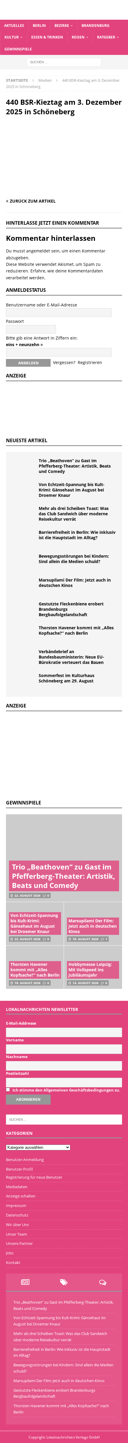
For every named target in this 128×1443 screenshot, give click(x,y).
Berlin (39, 25)
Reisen (78, 37)
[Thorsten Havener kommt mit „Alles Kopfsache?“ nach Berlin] (24, 634)
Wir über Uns (17, 1224)
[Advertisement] (50, 754)
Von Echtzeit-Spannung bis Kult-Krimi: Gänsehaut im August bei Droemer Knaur (71, 490)
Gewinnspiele (18, 49)
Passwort (15, 321)
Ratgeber (106, 37)
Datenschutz (17, 1215)
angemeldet (38, 251)
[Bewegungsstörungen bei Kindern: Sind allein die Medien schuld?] (24, 562)
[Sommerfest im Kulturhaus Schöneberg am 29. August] (24, 682)
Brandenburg (96, 25)
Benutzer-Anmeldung (25, 1159)
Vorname (15, 1040)
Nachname (17, 1056)
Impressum (16, 1205)
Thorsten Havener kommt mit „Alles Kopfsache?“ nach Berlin (76, 630)
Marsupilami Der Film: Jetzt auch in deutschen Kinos (75, 582)
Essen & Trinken (47, 37)
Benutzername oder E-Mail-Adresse (41, 305)
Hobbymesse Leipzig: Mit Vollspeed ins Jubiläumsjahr (90, 969)
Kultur (11, 37)
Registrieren (90, 362)
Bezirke (61, 25)
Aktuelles (14, 25)
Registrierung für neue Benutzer (34, 1177)
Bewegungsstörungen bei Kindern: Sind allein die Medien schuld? (74, 558)
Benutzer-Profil (19, 1169)
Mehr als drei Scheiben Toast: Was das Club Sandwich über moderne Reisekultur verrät (74, 513)
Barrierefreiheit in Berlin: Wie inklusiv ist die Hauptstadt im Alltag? (77, 534)
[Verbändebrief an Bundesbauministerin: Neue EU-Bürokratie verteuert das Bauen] (24, 658)
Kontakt (13, 1262)
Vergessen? (64, 362)
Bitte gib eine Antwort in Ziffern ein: (42, 338)
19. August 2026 (86, 939)
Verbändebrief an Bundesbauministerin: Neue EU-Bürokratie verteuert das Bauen (71, 657)
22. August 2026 (27, 895)
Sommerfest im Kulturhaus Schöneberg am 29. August (66, 678)
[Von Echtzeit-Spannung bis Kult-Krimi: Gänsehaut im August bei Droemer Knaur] (24, 491)
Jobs (9, 1253)
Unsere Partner (19, 1243)
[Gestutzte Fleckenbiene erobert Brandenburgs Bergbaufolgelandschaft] (24, 610)
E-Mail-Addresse (21, 1023)
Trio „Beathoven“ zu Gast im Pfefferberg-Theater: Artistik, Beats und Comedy (75, 466)
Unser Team (16, 1234)
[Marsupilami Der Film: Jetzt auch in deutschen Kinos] (24, 586)
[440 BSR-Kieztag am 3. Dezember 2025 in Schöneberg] (64, 189)
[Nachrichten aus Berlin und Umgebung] (64, 16)
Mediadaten (16, 1186)
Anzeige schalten (20, 1196)
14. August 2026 (86, 983)
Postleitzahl (17, 1073)
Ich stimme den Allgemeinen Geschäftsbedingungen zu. (66, 1090)
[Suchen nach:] (64, 61)
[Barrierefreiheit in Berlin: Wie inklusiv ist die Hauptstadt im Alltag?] (24, 539)
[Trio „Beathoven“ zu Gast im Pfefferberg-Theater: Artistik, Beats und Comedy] (24, 467)
